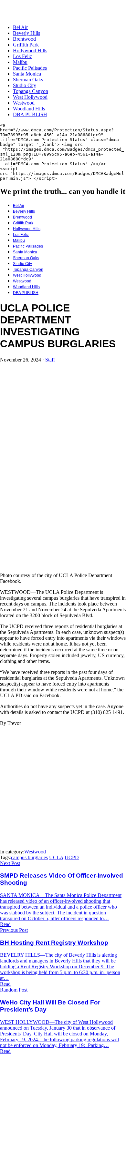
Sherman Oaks (28, 79)
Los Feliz (22, 56)
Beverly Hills (26, 33)
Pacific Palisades (30, 68)
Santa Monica (27, 73)
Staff (50, 359)
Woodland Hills (29, 108)
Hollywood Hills (30, 50)
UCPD (72, 857)
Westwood (24, 103)
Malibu (20, 62)
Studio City (24, 85)
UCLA (56, 857)
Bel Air (20, 27)
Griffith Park (26, 44)
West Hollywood (30, 97)
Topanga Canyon (30, 91)
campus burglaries (29, 857)
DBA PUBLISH (30, 114)
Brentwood (24, 39)
